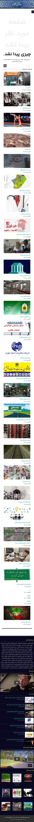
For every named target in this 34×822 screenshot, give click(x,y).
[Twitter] (22, 819)
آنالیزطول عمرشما (25, 461)
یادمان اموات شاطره (25, 399)
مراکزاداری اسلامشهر (24, 190)
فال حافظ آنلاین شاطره (24, 502)
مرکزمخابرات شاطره (25, 358)
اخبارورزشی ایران (25, 129)
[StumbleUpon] (16, 819)
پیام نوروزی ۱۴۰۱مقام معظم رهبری (15, 711)
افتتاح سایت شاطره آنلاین (23, 584)
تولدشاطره (27, 149)
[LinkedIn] (20, 819)
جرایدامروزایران (26, 481)
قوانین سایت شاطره (19, 732)
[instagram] (13, 819)
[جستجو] (5, 65)
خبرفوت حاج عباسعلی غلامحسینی (15, 739)
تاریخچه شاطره (26, 108)
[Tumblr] (14, 819)
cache (28, 596)
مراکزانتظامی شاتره (25, 317)
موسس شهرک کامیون (24, 564)
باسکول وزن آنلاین (25, 214)
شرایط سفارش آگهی (25, 337)
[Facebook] (23, 819)
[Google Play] (11, 819)
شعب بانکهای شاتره (25, 276)
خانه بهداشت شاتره (25, 255)
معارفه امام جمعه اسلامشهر (17, 725)
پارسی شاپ (27, 817)
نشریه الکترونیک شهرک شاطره (22, 522)
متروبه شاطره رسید (25, 296)
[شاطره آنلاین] (17, 4)
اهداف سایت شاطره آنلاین (23, 420)
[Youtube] (18, 819)
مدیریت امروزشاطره (25, 170)
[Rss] (25, 819)
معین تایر (27, 88)
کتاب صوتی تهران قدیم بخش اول (15, 705)
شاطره (10, 817)
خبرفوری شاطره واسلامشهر (23, 234)
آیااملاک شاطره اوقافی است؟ (22, 543)
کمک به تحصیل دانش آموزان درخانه (14, 698)
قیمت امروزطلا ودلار (25, 440)
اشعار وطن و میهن (25, 622)
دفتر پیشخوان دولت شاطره (23, 378)
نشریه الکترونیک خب (26, 12)
